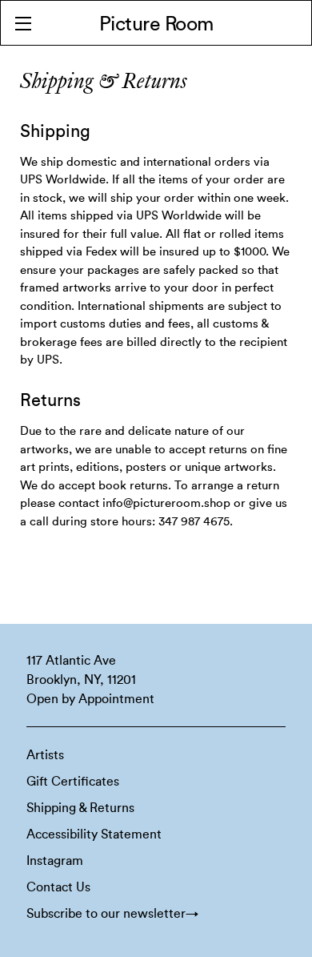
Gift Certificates (72, 781)
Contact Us (58, 887)
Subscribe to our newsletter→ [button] (112, 913)
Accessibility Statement (94, 834)
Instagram (54, 860)
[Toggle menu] (23, 23)
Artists (45, 755)
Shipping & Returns (80, 808)
